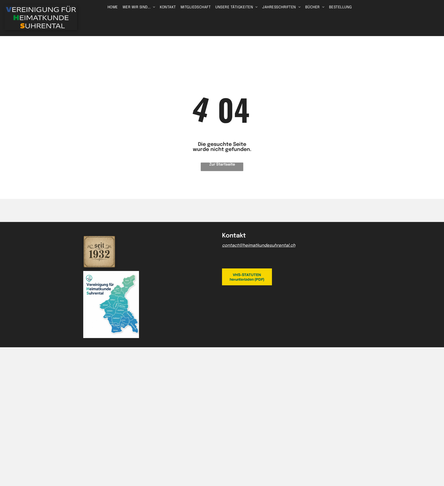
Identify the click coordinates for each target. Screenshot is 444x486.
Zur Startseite (222, 164)
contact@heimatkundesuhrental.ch (258, 245)
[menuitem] (112, 7)
